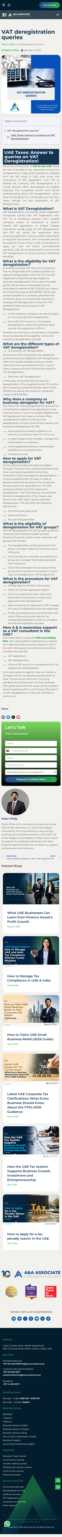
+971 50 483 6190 (11, 1364)
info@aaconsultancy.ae (32, 1364)
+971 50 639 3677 (11, 1372)
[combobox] (8, 750)
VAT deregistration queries (23, 130)
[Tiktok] (48, 1318)
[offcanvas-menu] (57, 15)
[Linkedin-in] (19, 1318)
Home (4, 44)
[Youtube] (37, 1318)
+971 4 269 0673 (11, 1384)
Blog (12, 44)
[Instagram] (31, 1318)
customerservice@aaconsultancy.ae (22, 1375)
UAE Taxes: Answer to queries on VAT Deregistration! (33, 137)
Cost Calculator (49, 5)
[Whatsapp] (42, 1318)
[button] (3, 717)
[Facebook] (14, 1318)
